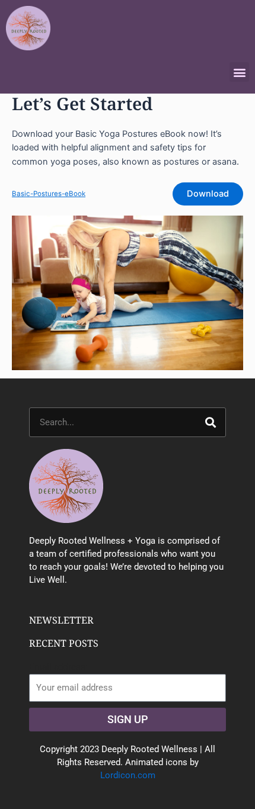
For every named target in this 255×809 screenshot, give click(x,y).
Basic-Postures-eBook (48, 194)
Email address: (58, 667)
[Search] (210, 422)
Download (208, 193)
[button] (239, 72)
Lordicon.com (127, 775)
